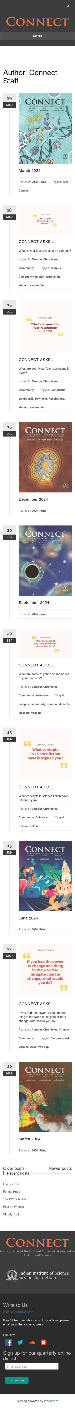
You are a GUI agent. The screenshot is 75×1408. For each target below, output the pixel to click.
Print (42, 182)
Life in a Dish (11, 1184)
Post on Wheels (13, 1206)
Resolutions (56, 398)
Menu (37, 36)
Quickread (42, 817)
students (64, 704)
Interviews (42, 695)
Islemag (21, 1401)
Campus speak (60, 1038)
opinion (52, 704)
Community (26, 268)
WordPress (51, 1401)
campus (56, 268)
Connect (24, 190)
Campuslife (58, 390)
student (23, 285)
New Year (41, 398)
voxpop (36, 713)
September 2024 (34, 602)
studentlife (37, 285)
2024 (35, 510)
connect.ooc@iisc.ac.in (18, 1312)
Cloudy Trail (11, 1214)
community (38, 704)
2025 (35, 182)
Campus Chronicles (44, 259)
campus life (52, 276)
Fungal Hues (11, 1191)
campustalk (26, 398)
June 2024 (28, 918)
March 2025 (30, 170)
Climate (64, 1029)
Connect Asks (27, 1047)
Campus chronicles (31, 276)
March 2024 (30, 1138)
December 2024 (33, 499)
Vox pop (43, 1047)
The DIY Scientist (14, 1199)
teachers (24, 713)
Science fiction (28, 826)
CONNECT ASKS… (37, 241)
